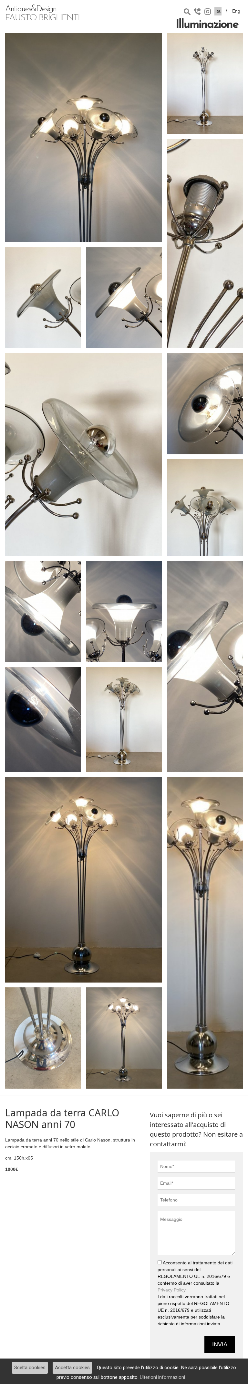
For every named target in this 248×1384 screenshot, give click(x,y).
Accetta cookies (72, 1367)
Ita (218, 11)
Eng (236, 11)
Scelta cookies (30, 1367)
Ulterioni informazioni (162, 1377)
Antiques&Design (42, 14)
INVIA (219, 1344)
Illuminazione (207, 25)
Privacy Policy (171, 1289)
